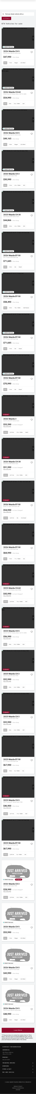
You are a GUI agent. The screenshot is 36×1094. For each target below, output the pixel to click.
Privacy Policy (18, 1086)
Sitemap (18, 1089)
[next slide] (33, 38)
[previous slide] (3, 38)
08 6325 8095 (6, 1059)
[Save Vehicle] (32, 52)
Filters (7, 18)
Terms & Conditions (18, 1088)
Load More (18, 1030)
